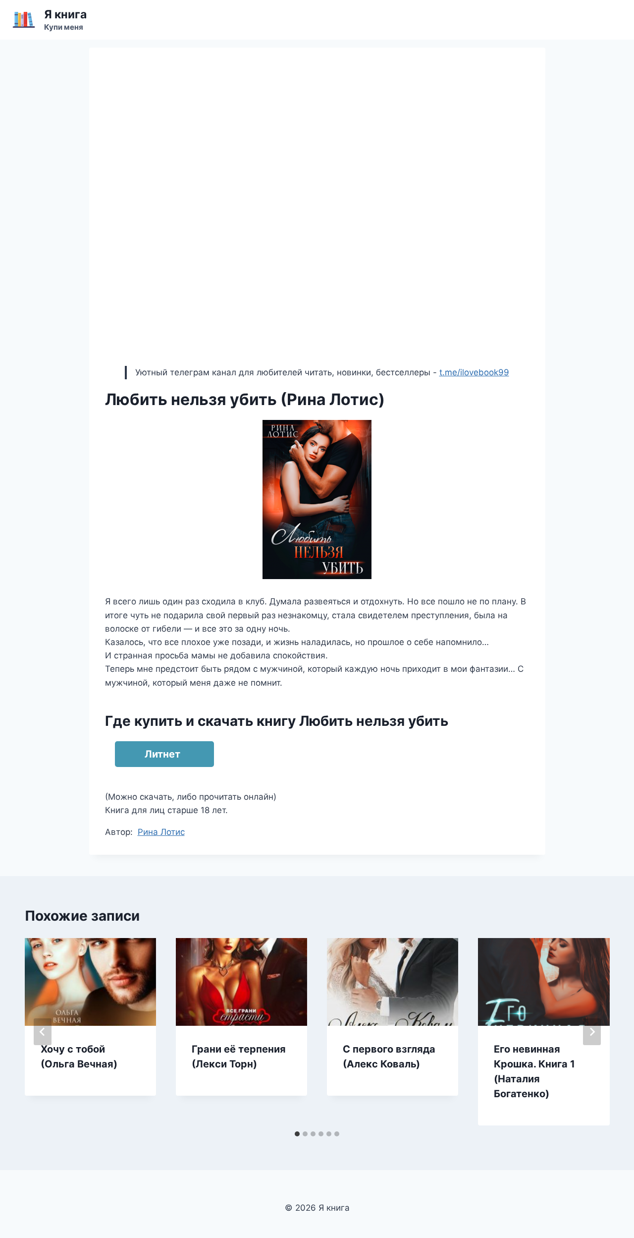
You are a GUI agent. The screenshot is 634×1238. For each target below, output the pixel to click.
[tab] (297, 1133)
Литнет (162, 754)
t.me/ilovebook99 (474, 372)
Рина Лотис (161, 832)
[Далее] (592, 1031)
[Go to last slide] (43, 1031)
